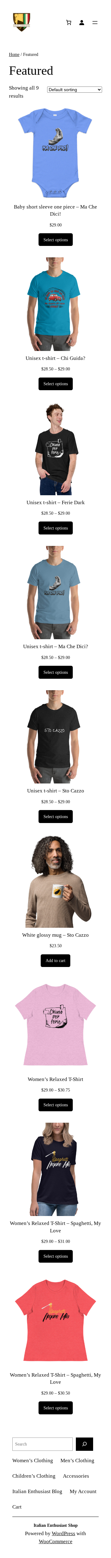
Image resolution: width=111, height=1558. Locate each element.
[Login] (81, 22)
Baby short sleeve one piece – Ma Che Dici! (55, 210)
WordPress (63, 1533)
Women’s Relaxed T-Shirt (55, 1079)
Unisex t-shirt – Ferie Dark (56, 502)
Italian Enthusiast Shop (56, 1525)
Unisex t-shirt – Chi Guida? (55, 358)
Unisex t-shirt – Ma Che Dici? (55, 646)
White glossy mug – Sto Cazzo (55, 935)
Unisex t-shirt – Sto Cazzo (55, 791)
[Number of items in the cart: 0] (68, 22)
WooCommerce (55, 1541)
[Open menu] (95, 22)
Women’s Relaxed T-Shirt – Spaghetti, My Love (55, 1227)
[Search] (84, 1444)
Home (14, 54)
